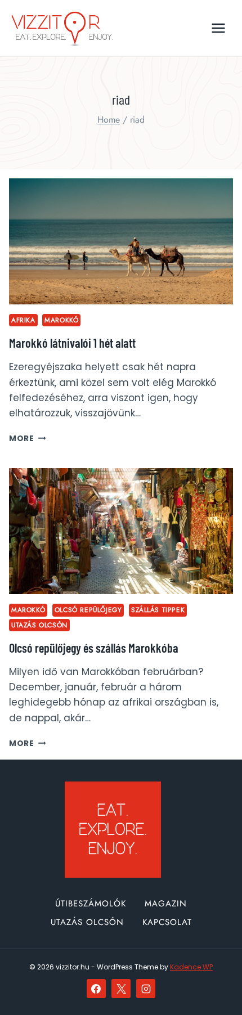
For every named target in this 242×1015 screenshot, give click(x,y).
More (27, 438)
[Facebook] (96, 988)
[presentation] (121, 241)
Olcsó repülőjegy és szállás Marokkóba (93, 647)
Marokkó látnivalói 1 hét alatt (72, 342)
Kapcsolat (167, 922)
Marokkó (61, 320)
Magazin (166, 903)
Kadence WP (191, 967)
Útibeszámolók (90, 903)
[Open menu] (218, 28)
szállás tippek (158, 609)
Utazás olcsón (39, 625)
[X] (121, 988)
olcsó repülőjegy (88, 609)
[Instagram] (145, 988)
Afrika (23, 320)
